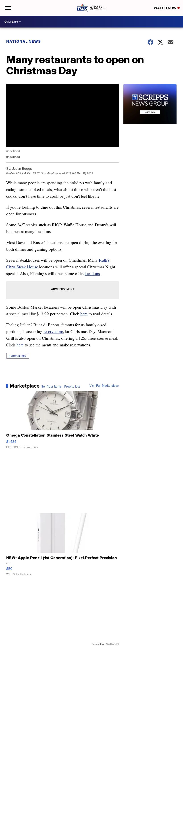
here (83, 313)
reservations (54, 331)
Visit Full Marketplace (104, 385)
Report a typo (18, 355)
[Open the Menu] (7, 8)
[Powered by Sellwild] (112, 644)
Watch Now (165, 8)
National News (23, 41)
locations (92, 273)
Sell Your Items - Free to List (60, 386)
